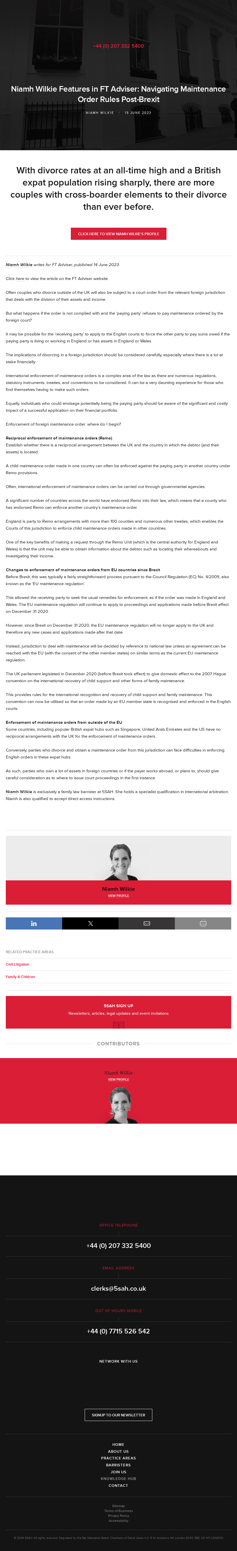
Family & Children (20, 977)
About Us (118, 1451)
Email (146, 923)
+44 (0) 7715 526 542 (118, 1331)
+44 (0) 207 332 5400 (118, 46)
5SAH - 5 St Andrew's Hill (118, 18)
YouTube (134, 1376)
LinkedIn (34, 923)
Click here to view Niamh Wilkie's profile (118, 234)
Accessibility (118, 1521)
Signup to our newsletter (118, 1415)
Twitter (118, 1376)
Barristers (118, 1465)
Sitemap (118, 1506)
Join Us (119, 1472)
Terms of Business (118, 1511)
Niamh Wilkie (100, 113)
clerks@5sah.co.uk (118, 1289)
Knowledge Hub (118, 1478)
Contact (118, 1485)
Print (203, 923)
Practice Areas (118, 1458)
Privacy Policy (118, 1516)
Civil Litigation (17, 964)
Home (118, 1444)
